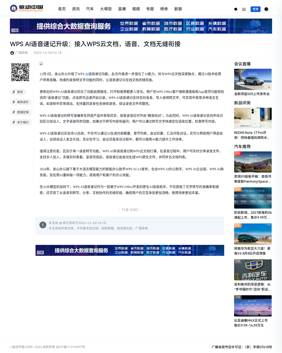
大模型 (106, 9)
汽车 (90, 9)
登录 (255, 9)
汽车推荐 (242, 146)
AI (86, 74)
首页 (62, 9)
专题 (150, 9)
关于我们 (20, 122)
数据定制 (20, 112)
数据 (178, 9)
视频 (136, 9)
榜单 (164, 9)
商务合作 (20, 102)
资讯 (76, 9)
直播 (122, 9)
